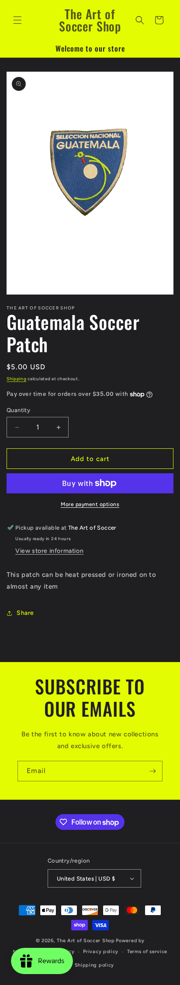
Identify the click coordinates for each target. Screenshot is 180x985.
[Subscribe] (152, 771)
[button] (17, 20)
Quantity (18, 410)
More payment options (90, 504)
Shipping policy (94, 965)
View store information (49, 551)
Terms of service (147, 951)
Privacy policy (100, 951)
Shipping (17, 379)
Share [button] (25, 613)
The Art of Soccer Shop (85, 940)
